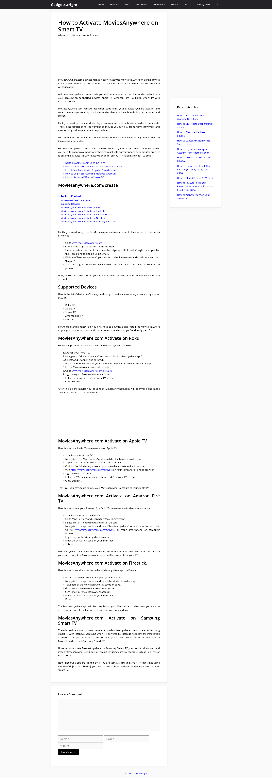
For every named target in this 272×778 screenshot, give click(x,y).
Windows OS (159, 4)
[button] (217, 4)
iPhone (101, 4)
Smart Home (141, 4)
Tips (127, 4)
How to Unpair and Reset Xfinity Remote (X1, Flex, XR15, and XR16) (195, 169)
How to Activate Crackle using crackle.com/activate (93, 166)
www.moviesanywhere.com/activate (91, 370)
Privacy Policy (203, 4)
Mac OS (174, 4)
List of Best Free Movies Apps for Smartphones (91, 170)
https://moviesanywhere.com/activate (92, 469)
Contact (187, 4)
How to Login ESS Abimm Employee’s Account (90, 173)
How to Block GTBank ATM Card (195, 178)
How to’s (114, 4)
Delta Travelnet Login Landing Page (85, 162)
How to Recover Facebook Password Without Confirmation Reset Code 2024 (195, 186)
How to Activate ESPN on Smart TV (84, 177)
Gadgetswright (64, 4)
